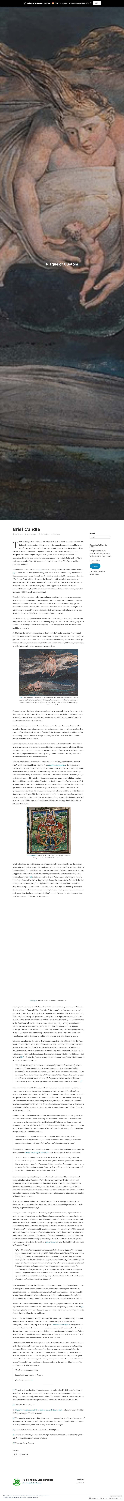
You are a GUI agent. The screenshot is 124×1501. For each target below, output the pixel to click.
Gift (96, 3)
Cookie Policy (34, 1497)
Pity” (21, 697)
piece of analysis (52, 1242)
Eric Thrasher (19, 534)
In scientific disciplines (61, 1324)
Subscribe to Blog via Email (98, 546)
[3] (30, 877)
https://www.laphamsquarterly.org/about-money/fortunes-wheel (38, 1410)
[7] (31, 1380)
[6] (82, 1306)
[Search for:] (100, 537)
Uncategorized (32, 534)
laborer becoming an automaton (37, 1152)
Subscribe (95, 566)
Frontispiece (34, 1001)
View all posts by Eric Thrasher (31, 1483)
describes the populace (56, 765)
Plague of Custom (62, 264)
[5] (81, 1081)
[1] (40, 569)
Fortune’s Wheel (32, 855)
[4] (21, 1057)
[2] (14, 572)
